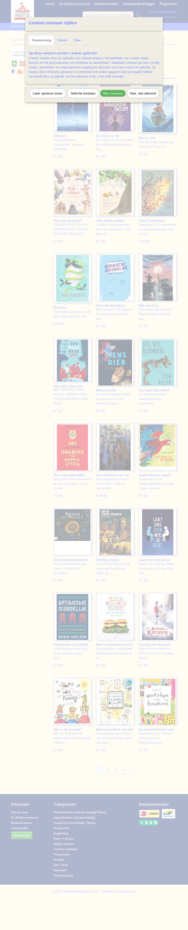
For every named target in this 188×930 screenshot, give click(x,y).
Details (62, 40)
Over (77, 40)
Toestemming (41, 40)
